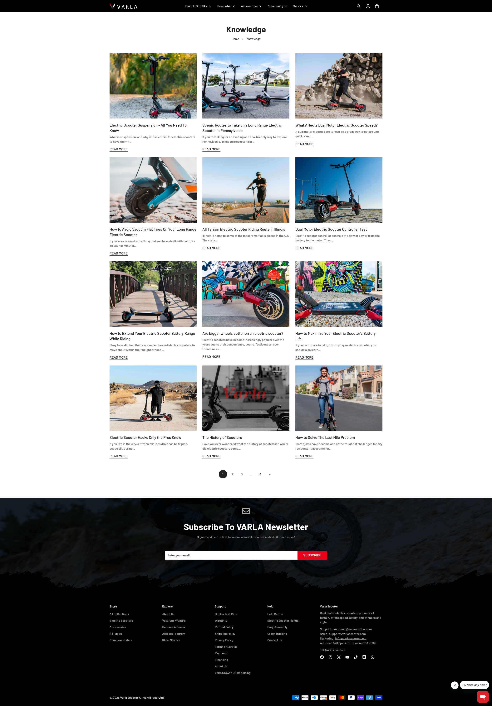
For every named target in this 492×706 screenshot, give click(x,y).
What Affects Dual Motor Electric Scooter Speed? (336, 125)
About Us (168, 614)
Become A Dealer (173, 627)
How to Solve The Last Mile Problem (325, 437)
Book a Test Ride (226, 614)
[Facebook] (322, 657)
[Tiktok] (356, 657)
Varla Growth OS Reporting (233, 673)
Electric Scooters (121, 620)
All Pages (116, 633)
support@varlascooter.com (347, 634)
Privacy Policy (224, 640)
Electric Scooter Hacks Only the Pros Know (145, 437)
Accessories (249, 6)
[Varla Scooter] (123, 6)
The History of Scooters (222, 437)
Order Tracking (277, 633)
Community (275, 6)
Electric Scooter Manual (283, 620)
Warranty (221, 620)
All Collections (119, 614)
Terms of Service (226, 646)
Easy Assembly (277, 627)
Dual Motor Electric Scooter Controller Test (331, 229)
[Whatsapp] (373, 657)
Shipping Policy (225, 633)
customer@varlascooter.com (352, 629)
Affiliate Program (173, 633)
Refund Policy (224, 627)
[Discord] (364, 657)
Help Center (275, 614)
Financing (221, 659)
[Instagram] (330, 657)
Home (235, 39)
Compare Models (121, 640)
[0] (376, 6)
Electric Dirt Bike (196, 6)
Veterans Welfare (174, 620)
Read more (119, 149)
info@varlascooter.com (350, 638)
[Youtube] (347, 657)
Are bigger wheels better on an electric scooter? (242, 333)
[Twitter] (339, 657)
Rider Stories (171, 640)
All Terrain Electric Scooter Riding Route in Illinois (243, 229)
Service (298, 6)
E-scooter (224, 6)
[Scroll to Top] (484, 680)
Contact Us (274, 640)
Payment (221, 653)
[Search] (359, 6)
